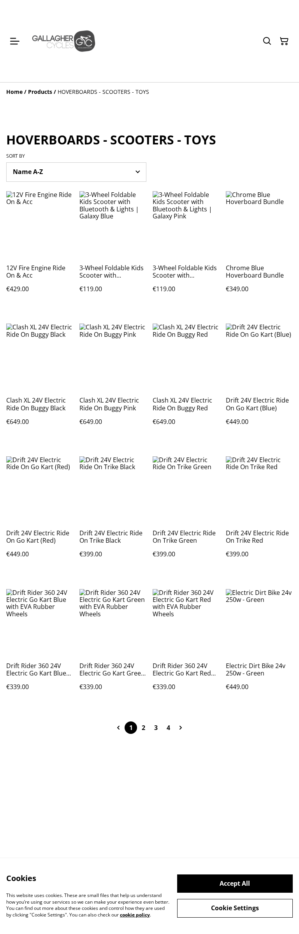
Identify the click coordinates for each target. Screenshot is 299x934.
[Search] (267, 41)
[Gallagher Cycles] (63, 41)
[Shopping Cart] (284, 41)
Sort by (15, 156)
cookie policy (135, 914)
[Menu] (14, 41)
